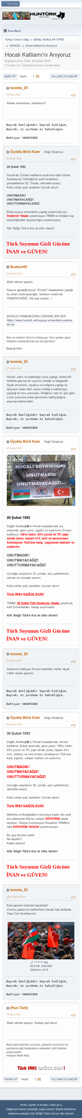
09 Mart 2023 (13, 94)
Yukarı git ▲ (56, 1104)
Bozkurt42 (18, 266)
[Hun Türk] (19, 1007)
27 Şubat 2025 (14, 448)
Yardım (23, 1104)
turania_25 (19, 87)
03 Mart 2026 (13, 1014)
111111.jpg (41, 962)
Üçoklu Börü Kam (25, 151)
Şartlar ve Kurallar (38, 1104)
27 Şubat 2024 (14, 368)
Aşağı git (10, 76)
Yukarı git (10, 1079)
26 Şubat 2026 (14, 724)
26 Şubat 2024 (14, 158)
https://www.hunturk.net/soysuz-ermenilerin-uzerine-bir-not (40, 322)
